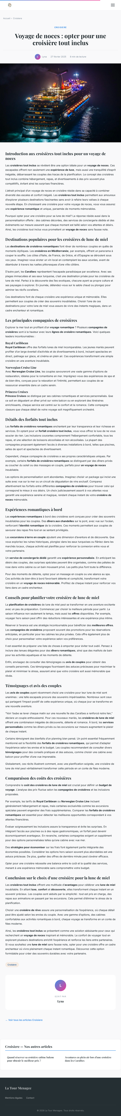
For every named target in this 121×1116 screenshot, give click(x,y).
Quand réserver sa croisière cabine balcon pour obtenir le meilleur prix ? (30, 1059)
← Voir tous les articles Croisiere (24, 1019)
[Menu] (113, 5)
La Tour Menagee (18, 1088)
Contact (30, 1097)
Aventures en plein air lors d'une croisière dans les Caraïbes (88, 1059)
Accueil (6, 18)
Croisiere (17, 18)
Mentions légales (13, 1097)
